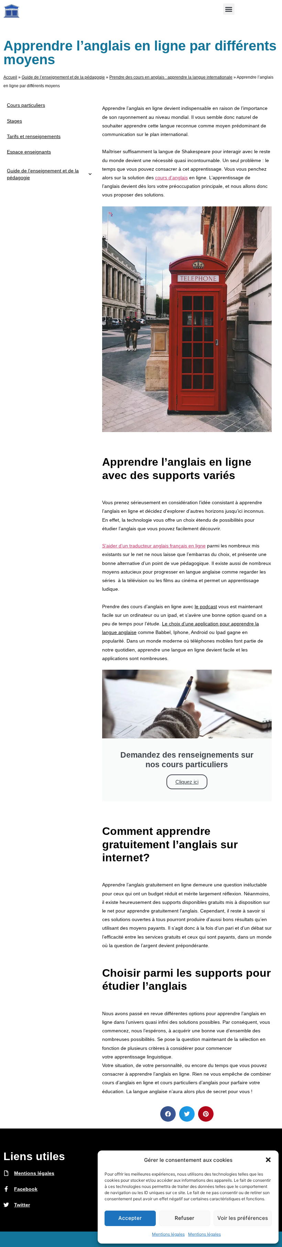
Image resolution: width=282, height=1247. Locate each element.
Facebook (25, 1189)
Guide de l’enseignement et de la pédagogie (63, 77)
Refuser (184, 1218)
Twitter (22, 1205)
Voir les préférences (242, 1218)
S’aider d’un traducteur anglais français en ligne (154, 545)
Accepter (130, 1218)
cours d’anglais (171, 177)
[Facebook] (6, 1189)
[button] (268, 1159)
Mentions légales (168, 1234)
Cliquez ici (186, 782)
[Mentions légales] (6, 1173)
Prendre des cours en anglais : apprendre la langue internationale (170, 77)
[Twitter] (6, 1205)
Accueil (10, 77)
